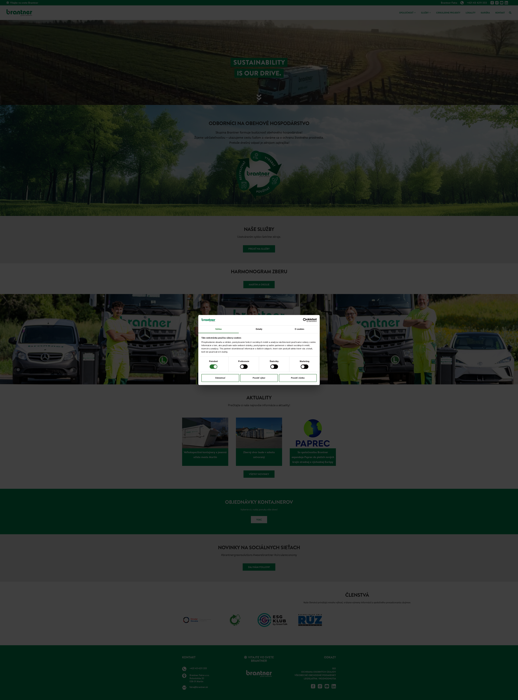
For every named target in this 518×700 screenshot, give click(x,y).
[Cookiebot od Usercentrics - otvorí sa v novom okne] (305, 320)
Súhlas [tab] (218, 329)
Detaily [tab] (259, 329)
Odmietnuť (220, 378)
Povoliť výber (259, 378)
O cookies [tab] (299, 329)
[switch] (244, 367)
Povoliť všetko (298, 378)
